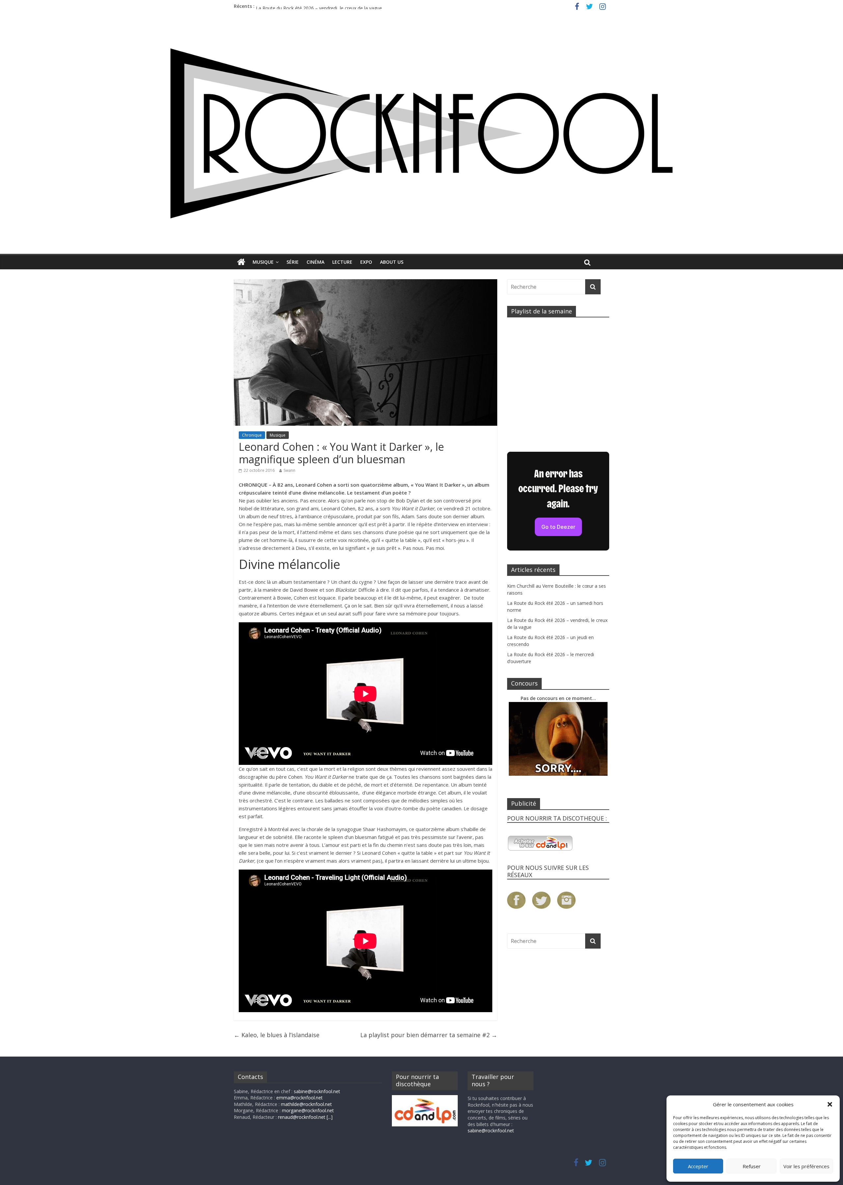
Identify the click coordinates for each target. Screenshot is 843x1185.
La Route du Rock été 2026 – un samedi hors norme (311, 6)
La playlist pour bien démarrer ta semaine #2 (428, 1035)
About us (391, 262)
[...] (330, 1117)
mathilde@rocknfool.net (306, 1104)
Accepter (698, 1166)
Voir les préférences (806, 1166)
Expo (366, 262)
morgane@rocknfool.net (308, 1110)
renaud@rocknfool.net (301, 1117)
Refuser (752, 1166)
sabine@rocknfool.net (317, 1091)
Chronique (252, 435)
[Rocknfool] (421, 133)
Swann (289, 470)
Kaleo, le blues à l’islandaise (276, 1035)
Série (292, 262)
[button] (830, 1104)
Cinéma (315, 262)
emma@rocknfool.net (299, 1097)
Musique (263, 262)
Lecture (342, 262)
